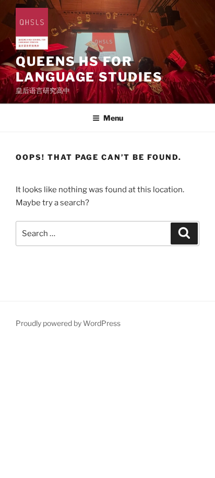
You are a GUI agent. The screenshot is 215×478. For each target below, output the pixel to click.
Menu (113, 117)
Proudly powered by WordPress (68, 323)
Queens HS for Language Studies (89, 69)
